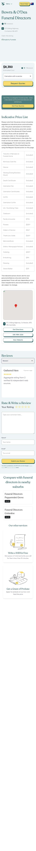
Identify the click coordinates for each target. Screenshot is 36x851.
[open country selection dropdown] (32, 4)
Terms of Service (11, 467)
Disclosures (8, 143)
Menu (8, 4)
